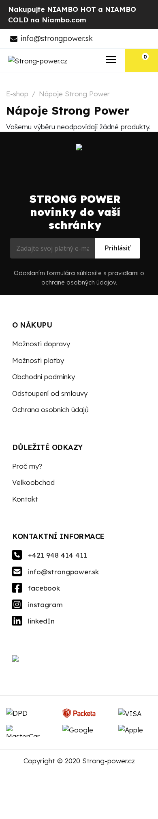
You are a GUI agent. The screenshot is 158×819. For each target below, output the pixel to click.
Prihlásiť (117, 247)
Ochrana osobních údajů (50, 409)
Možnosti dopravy (41, 343)
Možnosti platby (38, 360)
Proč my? (27, 466)
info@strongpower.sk (57, 38)
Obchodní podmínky (43, 376)
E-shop (17, 93)
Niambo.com (64, 19)
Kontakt (25, 499)
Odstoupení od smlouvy (50, 393)
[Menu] (112, 60)
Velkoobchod (33, 482)
